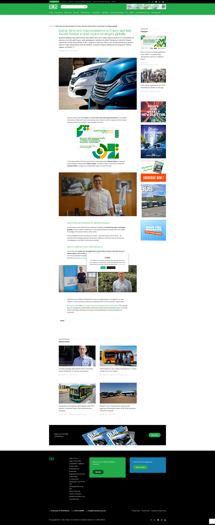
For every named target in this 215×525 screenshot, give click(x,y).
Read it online (140, 467)
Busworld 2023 (73, 305)
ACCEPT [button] (103, 267)
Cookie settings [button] (111, 267)
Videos (132, 12)
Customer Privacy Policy (158, 511)
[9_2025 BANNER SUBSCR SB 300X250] (153, 171)
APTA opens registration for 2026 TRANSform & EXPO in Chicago (153, 86)
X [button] (126, 255)
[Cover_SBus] (153, 200)
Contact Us (70, 1)
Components (96, 12)
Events (152, 91)
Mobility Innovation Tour (77, 496)
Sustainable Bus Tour (142, 12)
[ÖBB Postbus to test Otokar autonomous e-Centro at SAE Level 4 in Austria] (118, 356)
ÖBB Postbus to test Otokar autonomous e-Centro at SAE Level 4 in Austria (118, 370)
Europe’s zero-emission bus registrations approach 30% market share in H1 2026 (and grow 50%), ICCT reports (118, 408)
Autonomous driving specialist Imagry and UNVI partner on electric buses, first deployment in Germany (76, 408)
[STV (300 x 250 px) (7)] (153, 230)
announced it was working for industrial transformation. (100, 305)
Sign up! (98, 472)
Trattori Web (73, 476)
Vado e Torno (73, 458)
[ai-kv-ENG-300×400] (153, 141)
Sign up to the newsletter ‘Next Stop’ (101, 1)
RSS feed (114, 1)
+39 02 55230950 (78, 511)
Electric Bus (67, 12)
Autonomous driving (116, 12)
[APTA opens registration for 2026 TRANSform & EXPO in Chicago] (153, 76)
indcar (62, 321)
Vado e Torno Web (75, 461)
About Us (64, 1)
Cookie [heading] (107, 258)
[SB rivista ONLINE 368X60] (146, 6)
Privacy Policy (136, 511)
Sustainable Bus (74, 469)
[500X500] (98, 145)
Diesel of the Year (74, 491)
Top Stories (58, 12)
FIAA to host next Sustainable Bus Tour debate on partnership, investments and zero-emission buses (153, 55)
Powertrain (72, 471)
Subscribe (154, 435)
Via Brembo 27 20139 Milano (60, 511)
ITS (126, 12)
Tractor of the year (75, 494)
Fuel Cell (76, 12)
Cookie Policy (145, 511)
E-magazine (54, 1)
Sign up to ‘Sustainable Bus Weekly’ (83, 1)
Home (51, 12)
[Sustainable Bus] (53, 6)
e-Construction (74, 479)
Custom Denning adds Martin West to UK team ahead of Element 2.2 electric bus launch (76, 370)
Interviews (105, 12)
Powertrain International (77, 474)
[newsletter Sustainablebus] (153, 111)
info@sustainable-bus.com (97, 511)
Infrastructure (85, 12)
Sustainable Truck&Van (76, 464)
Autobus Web (73, 466)
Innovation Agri (74, 499)
